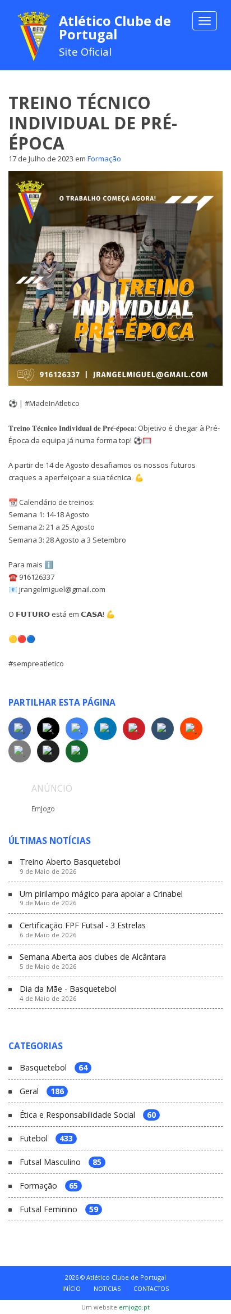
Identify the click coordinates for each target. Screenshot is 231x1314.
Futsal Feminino (59, 1209)
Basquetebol (53, 1068)
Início (71, 1289)
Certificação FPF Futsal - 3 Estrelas (83, 930)
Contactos (151, 1289)
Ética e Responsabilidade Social (88, 1115)
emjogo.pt (134, 1307)
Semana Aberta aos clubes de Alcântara (93, 961)
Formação (104, 158)
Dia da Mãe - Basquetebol (68, 994)
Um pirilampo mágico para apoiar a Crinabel (101, 898)
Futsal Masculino (60, 1162)
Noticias (107, 1289)
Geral (42, 1091)
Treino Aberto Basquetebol (70, 866)
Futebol (46, 1139)
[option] (115, 808)
